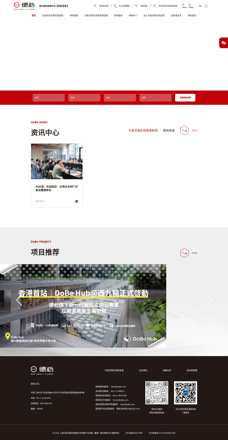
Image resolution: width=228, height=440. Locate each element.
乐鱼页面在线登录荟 (114, 370)
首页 (34, 15)
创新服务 (118, 15)
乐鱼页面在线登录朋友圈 (96, 15)
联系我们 (192, 15)
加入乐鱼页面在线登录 (154, 15)
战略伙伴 (167, 370)
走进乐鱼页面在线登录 (52, 15)
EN (200, 5)
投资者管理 (192, 370)
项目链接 (74, 15)
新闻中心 (133, 15)
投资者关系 (176, 15)
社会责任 (143, 370)
